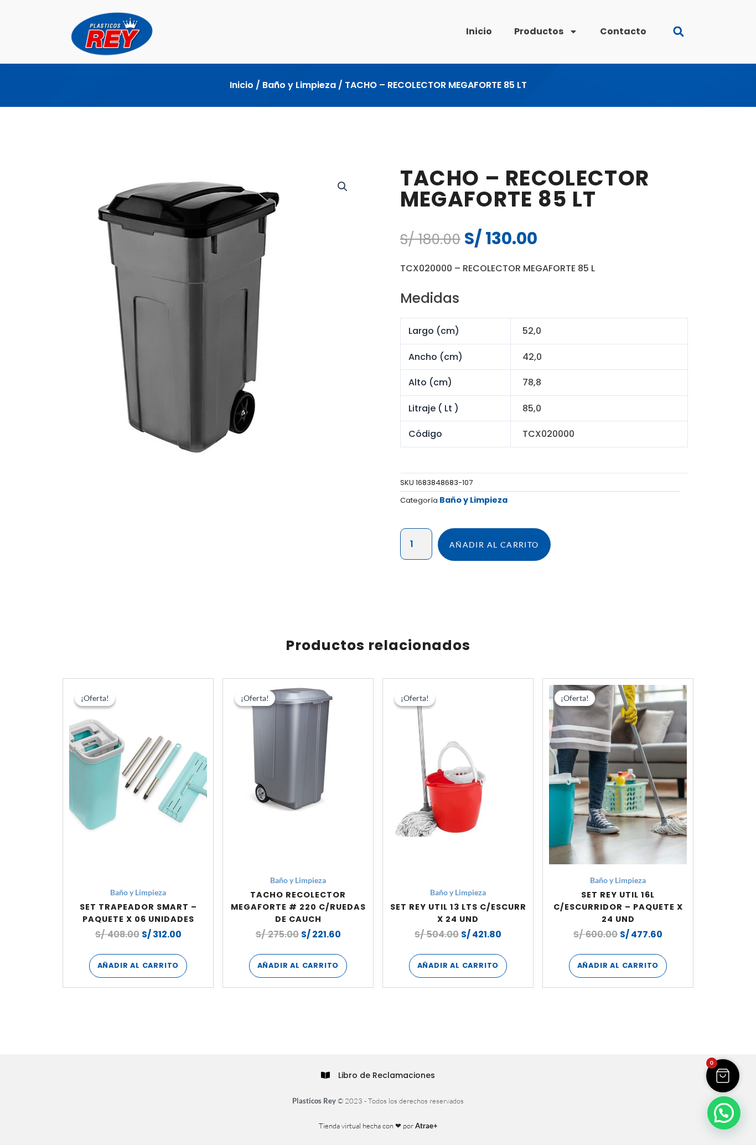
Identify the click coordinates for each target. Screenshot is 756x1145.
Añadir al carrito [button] (138, 965)
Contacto (623, 31)
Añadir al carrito (494, 544)
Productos (538, 31)
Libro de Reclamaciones (386, 1075)
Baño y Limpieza (299, 85)
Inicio (479, 31)
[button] (678, 32)
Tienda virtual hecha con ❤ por (378, 1125)
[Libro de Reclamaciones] (325, 1075)
